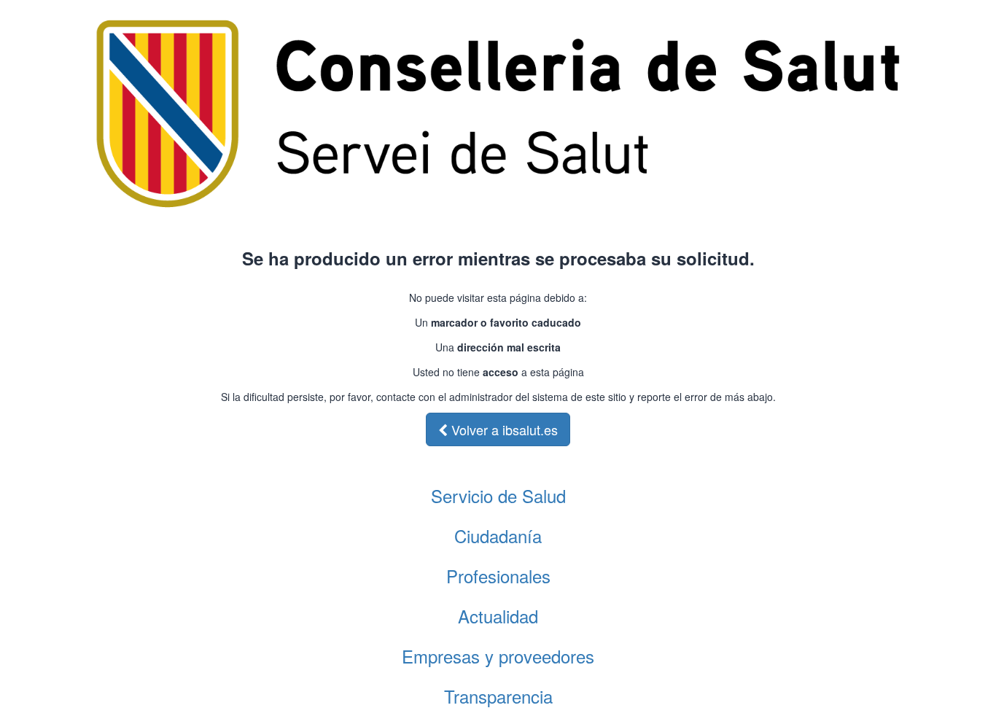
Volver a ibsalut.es (503, 429)
